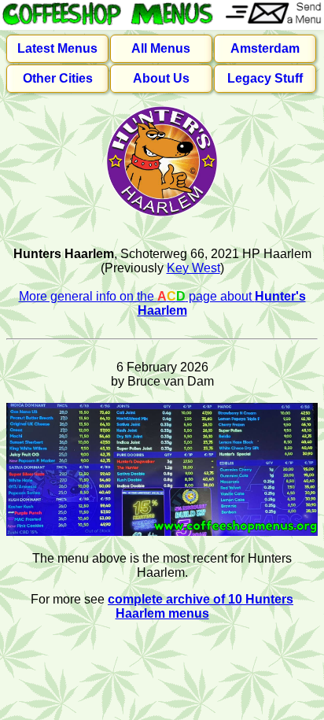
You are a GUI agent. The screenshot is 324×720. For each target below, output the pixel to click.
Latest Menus (57, 48)
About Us (161, 78)
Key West (193, 268)
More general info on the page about (162, 303)
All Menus (160, 48)
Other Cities (58, 78)
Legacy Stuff (265, 78)
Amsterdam (265, 48)
